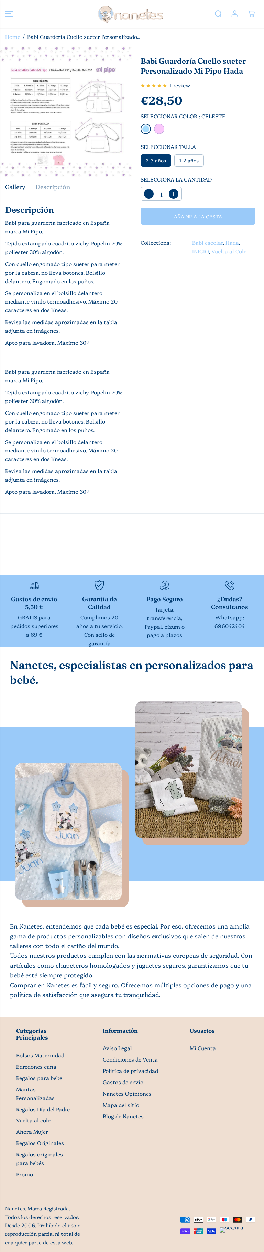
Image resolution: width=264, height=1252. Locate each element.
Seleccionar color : (183, 116)
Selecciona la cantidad (176, 179)
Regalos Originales (40, 1142)
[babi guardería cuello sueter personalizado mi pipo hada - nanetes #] (66, 111)
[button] (9, 14)
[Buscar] (218, 13)
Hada (232, 242)
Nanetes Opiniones (127, 1093)
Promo (24, 1174)
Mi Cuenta (203, 1048)
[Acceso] (234, 13)
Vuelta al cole (33, 1120)
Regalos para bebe (39, 1077)
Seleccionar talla (168, 146)
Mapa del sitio (121, 1104)
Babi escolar (207, 242)
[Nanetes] (130, 14)
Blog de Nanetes (123, 1116)
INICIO (200, 251)
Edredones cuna (36, 1066)
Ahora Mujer (32, 1131)
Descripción (53, 186)
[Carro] (251, 13)
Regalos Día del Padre (43, 1109)
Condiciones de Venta (130, 1059)
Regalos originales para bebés (39, 1158)
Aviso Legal (117, 1048)
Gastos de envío (123, 1082)
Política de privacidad (130, 1070)
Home (12, 36)
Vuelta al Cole (228, 251)
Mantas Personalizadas (35, 1093)
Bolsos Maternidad (40, 1055)
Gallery (15, 186)
